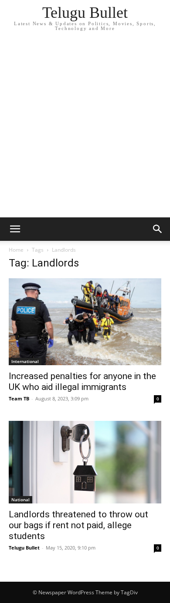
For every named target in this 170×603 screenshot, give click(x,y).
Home (16, 249)
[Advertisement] (85, 128)
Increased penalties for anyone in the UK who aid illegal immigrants (82, 381)
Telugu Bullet (24, 547)
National (20, 499)
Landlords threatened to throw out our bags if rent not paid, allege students (78, 525)
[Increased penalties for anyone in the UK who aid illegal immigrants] (85, 321)
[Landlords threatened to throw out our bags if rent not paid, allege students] (85, 462)
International (25, 361)
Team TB (19, 398)
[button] (15, 229)
